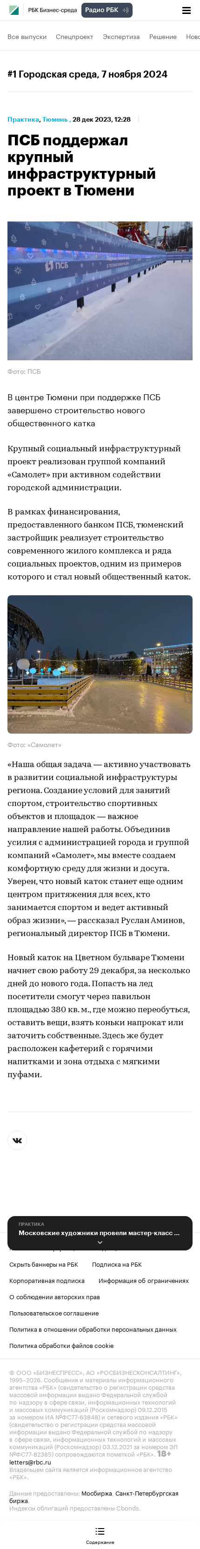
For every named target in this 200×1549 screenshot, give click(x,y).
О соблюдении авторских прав (54, 1296)
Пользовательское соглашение (54, 1312)
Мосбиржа (96, 1492)
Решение (163, 36)
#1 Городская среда (52, 74)
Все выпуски (27, 36)
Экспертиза (121, 36)
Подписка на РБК (117, 1263)
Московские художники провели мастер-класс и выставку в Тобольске (100, 1233)
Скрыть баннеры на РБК (43, 1263)
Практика (23, 119)
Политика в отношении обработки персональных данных (93, 1328)
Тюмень (54, 119)
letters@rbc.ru (30, 1461)
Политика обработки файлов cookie (61, 1344)
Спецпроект (74, 36)
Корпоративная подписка (47, 1279)
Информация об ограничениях (144, 1279)
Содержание (100, 1541)
